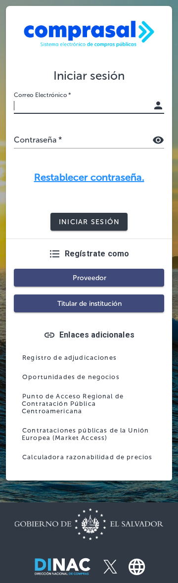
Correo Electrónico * (42, 95)
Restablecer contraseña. (89, 177)
